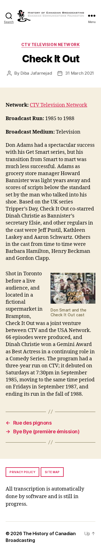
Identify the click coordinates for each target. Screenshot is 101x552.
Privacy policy (22, 472)
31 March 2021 (79, 73)
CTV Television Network (50, 44)
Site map (52, 472)
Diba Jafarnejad (36, 73)
